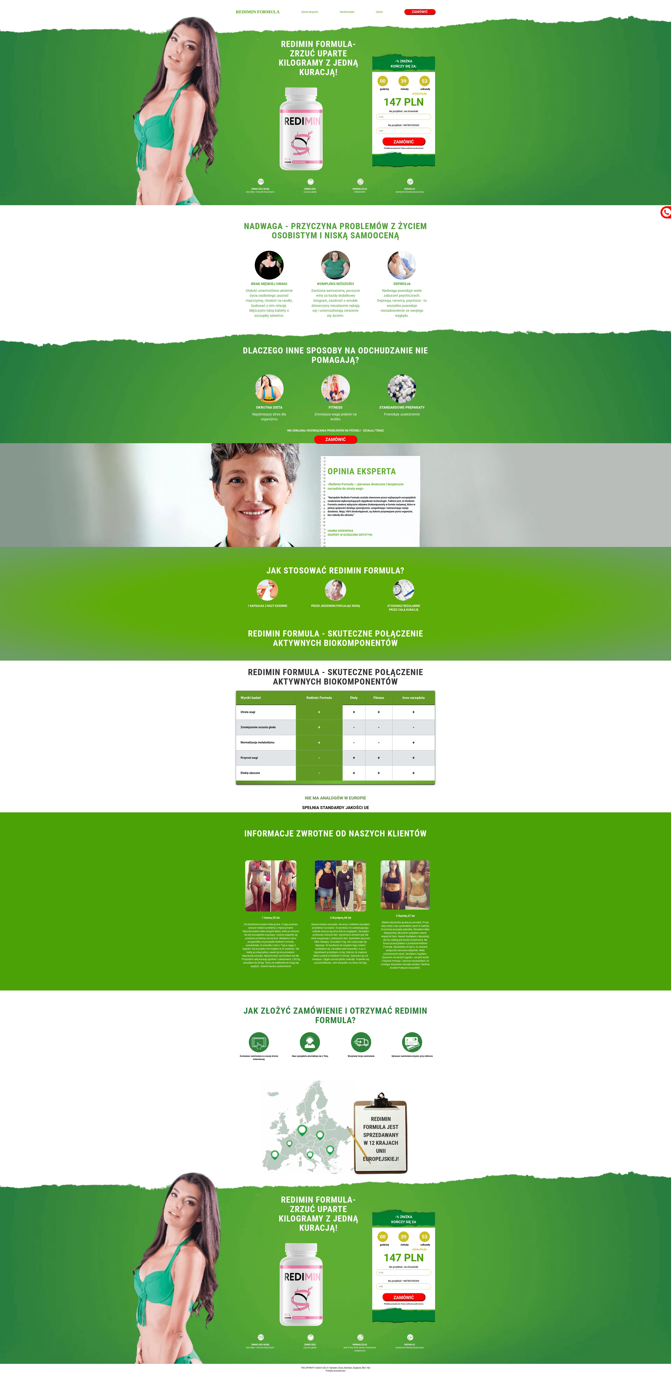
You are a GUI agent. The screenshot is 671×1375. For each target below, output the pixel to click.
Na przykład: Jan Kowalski (403, 111)
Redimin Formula (258, 11)
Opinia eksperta (309, 11)
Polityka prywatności (335, 1371)
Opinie (379, 11)
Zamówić (420, 12)
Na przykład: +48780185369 (403, 125)
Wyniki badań (347, 11)
